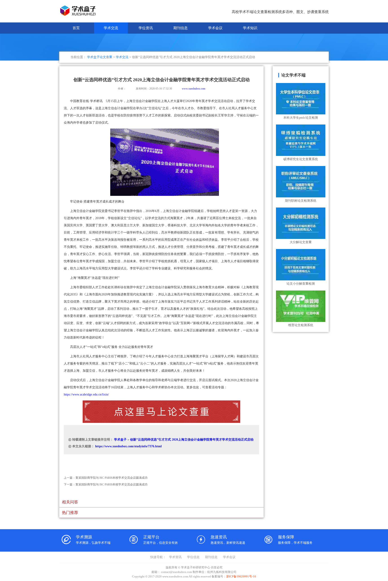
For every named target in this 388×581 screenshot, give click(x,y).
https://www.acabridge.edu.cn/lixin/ (86, 394)
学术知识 (250, 28)
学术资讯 (175, 557)
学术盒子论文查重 (99, 57)
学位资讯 (146, 28)
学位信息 (193, 557)
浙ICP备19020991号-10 (241, 576)
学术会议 (215, 28)
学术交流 (111, 28)
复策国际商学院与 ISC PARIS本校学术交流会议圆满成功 (111, 477)
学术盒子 (120, 439)
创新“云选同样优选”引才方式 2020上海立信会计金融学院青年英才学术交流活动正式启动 (192, 439)
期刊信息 (180, 28)
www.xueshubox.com (193, 88)
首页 (76, 28)
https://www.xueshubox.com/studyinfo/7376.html (128, 446)
